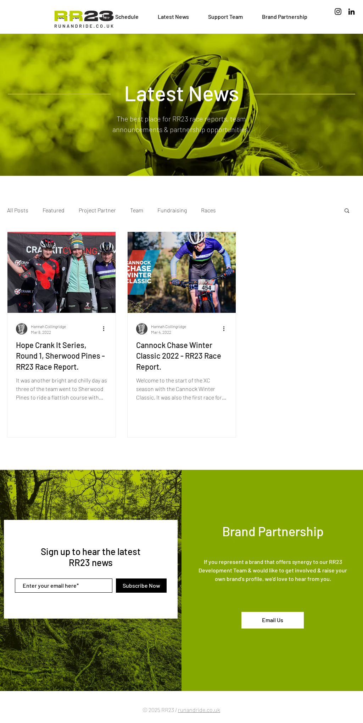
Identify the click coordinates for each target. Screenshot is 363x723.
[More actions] (106, 329)
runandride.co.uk (199, 709)
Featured (54, 210)
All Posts (17, 210)
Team (136, 210)
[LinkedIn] (351, 11)
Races (208, 210)
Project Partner (97, 210)
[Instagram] (338, 11)
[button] (347, 211)
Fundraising (172, 210)
